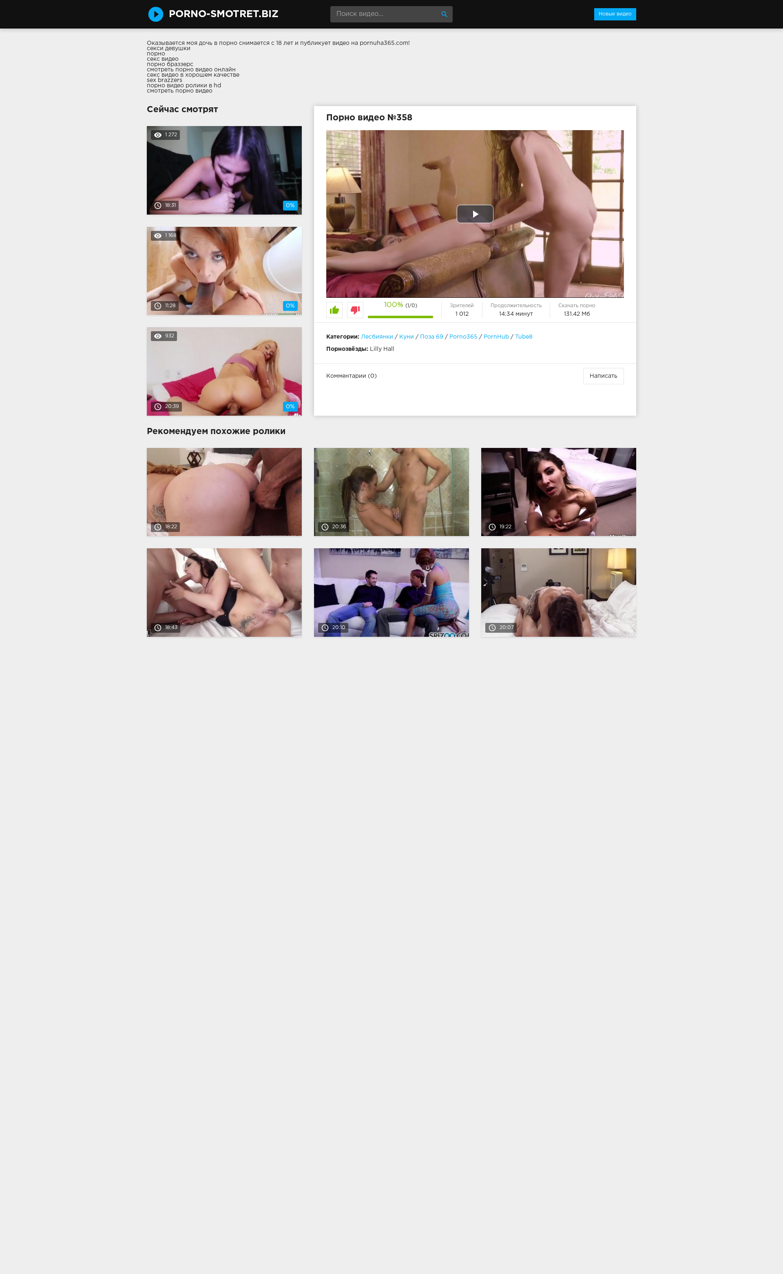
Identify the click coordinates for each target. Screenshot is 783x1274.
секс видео (163, 59)
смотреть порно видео (179, 91)
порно (156, 53)
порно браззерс (170, 64)
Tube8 (524, 337)
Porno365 (463, 337)
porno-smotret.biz (224, 14)
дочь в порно (218, 43)
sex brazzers (164, 80)
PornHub (496, 337)
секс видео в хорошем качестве (193, 75)
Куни (406, 337)
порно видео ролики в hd (184, 85)
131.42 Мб (577, 314)
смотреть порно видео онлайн (191, 69)
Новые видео (615, 14)
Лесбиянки (377, 337)
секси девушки (168, 48)
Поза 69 (431, 337)
